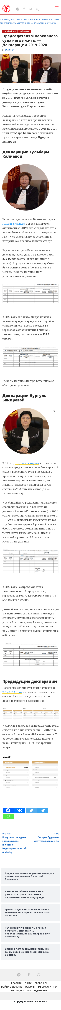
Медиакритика (47, 986)
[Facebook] (8, 810)
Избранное (24, 31)
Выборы (30, 986)
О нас (28, 983)
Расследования (37, 990)
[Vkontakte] (19, 810)
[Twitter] (31, 810)
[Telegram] (42, 810)
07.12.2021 (10, 50)
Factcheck (41, 983)
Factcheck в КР (10, 31)
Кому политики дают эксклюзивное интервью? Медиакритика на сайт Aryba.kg (15, 843)
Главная (16, 983)
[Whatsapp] (8, 816)
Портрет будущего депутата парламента (46, 837)
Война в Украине (11, 986)
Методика (17, 990)
